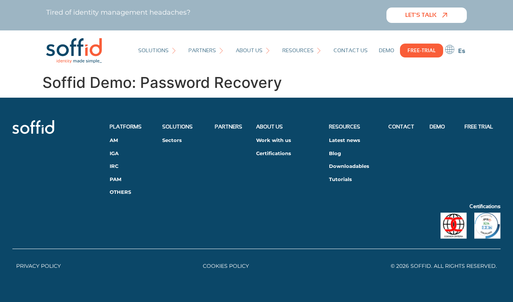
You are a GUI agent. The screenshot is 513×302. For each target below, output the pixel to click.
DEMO (437, 127)
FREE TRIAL (479, 127)
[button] (157, 50)
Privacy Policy (38, 266)
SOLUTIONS (177, 127)
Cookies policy (226, 266)
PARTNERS (228, 127)
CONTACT (401, 127)
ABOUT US (269, 127)
